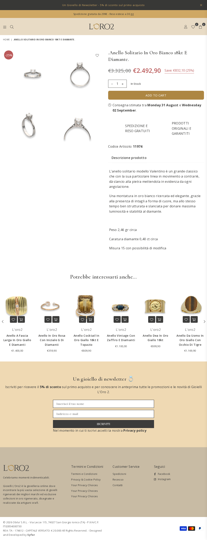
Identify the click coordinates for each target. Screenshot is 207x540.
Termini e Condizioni (84, 474)
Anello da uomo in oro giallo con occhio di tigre (190, 340)
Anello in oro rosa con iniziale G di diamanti (51, 340)
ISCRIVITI (103, 424)
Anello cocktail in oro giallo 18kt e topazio (86, 340)
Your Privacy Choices (84, 485)
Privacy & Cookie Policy (86, 479)
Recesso (118, 479)
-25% (8, 55)
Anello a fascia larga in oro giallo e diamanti (17, 340)
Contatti (118, 485)
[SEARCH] (11, 26)
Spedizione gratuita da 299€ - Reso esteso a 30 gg (103, 14)
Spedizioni (119, 474)
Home (6, 39)
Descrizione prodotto (129, 158)
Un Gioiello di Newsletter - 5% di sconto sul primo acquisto (103, 5)
